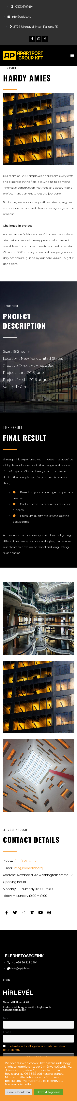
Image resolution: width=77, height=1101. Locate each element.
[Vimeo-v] (32, 912)
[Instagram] (38, 39)
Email (7, 1032)
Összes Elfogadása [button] (48, 1092)
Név (6, 1018)
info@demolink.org (28, 868)
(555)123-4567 (25, 861)
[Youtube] (40, 912)
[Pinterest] (49, 912)
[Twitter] (15, 912)
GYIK (6, 980)
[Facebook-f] (32, 39)
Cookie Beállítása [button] (18, 1092)
